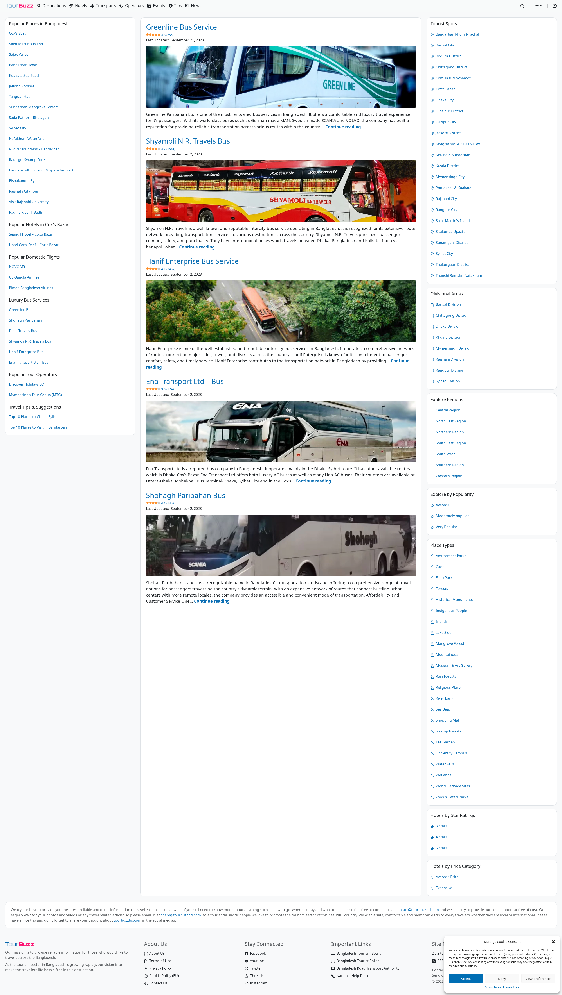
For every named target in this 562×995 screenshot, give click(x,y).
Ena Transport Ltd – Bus (28, 362)
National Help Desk (352, 975)
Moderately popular (452, 515)
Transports (106, 5)
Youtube (257, 960)
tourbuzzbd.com (127, 920)
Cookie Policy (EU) (164, 975)
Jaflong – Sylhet (21, 86)
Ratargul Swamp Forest (28, 159)
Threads (257, 975)
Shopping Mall (447, 720)
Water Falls (444, 764)
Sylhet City (17, 128)
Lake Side (443, 632)
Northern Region (449, 432)
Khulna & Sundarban (452, 154)
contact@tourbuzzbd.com (417, 909)
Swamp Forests (448, 731)
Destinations (54, 5)
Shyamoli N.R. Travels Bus (30, 341)
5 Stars (441, 847)
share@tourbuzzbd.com (181, 915)
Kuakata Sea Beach (24, 75)
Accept (466, 978)
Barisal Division (448, 304)
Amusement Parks (450, 555)
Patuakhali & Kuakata (453, 187)
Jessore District (448, 132)
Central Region (447, 410)
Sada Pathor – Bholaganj (29, 117)
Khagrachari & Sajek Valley (457, 143)
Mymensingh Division (453, 348)
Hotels (81, 5)
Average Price (447, 876)
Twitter (256, 968)
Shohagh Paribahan (25, 320)
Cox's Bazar (445, 89)
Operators (134, 5)
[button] (553, 941)
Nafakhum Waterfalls (26, 138)
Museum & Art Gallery (453, 665)
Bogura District (448, 56)
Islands (441, 621)
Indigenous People (451, 610)
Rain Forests (445, 676)
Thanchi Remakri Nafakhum (458, 275)
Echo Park (443, 577)
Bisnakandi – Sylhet (25, 180)
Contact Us (158, 983)
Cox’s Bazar (18, 33)
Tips (178, 5)
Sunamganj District (451, 242)
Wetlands (443, 775)
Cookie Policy (493, 987)
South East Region (450, 443)
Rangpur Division (449, 370)
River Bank (444, 698)
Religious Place (448, 687)
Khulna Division (448, 337)
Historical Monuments (454, 599)
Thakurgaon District (452, 264)
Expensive (443, 887)
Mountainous (446, 654)
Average (442, 504)
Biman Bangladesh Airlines (31, 287)
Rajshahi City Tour (24, 191)
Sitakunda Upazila (450, 231)
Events (159, 5)
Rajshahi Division (449, 359)
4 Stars (441, 836)
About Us (157, 953)
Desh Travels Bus (23, 330)
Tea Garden (445, 742)
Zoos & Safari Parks (451, 797)
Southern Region (449, 465)
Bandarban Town (23, 65)
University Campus (451, 753)
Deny (502, 978)
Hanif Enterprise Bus (26, 351)
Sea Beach (444, 709)
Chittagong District (451, 67)
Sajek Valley (18, 54)
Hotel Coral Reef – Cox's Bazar (34, 244)
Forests (441, 588)
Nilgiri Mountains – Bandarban (34, 149)
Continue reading (343, 126)
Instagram (258, 983)
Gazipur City (445, 122)
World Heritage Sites (452, 786)
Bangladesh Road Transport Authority (368, 968)
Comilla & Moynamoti (453, 78)
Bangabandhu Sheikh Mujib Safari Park (41, 170)
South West (445, 454)
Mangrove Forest (449, 643)
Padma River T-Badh (25, 212)
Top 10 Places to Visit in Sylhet (34, 416)
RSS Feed (444, 960)
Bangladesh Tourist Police (358, 960)
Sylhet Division (447, 381)
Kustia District (447, 165)
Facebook (258, 953)
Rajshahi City (446, 198)
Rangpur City (446, 209)
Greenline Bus (20, 309)
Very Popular (446, 526)
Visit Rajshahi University (29, 201)
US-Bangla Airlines (24, 277)
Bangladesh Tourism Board (359, 953)
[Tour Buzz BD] (19, 6)
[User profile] (553, 6)
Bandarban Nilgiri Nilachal (457, 34)
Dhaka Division (448, 326)
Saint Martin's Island (26, 43)
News (196, 5)
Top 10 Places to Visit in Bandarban (38, 427)
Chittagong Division (451, 315)
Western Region (448, 475)
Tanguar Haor (20, 96)
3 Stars (441, 826)
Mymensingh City (450, 176)
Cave (439, 566)
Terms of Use (160, 960)
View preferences (538, 978)
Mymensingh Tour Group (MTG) (35, 394)
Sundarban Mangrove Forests (34, 107)
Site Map (444, 953)
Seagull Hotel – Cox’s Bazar (31, 234)
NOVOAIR (17, 266)
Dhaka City (444, 100)
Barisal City (444, 45)
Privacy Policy (511, 987)
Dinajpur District (449, 111)
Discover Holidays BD (26, 384)
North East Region (450, 421)
